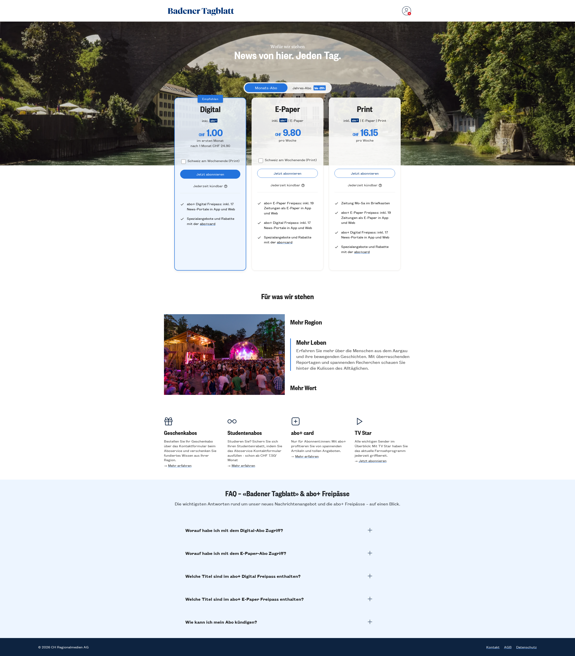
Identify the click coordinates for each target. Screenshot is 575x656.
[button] (350, 322)
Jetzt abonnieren (373, 460)
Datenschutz (526, 647)
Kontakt (493, 647)
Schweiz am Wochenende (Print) (213, 160)
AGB (508, 647)
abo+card (207, 223)
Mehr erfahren (180, 465)
